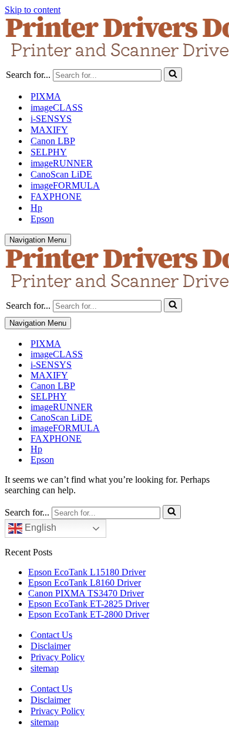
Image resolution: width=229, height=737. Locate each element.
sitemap (45, 668)
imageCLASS (57, 107)
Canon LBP (53, 141)
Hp (36, 208)
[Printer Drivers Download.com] (114, 39)
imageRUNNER (62, 163)
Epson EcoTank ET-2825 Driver (88, 604)
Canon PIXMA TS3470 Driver (86, 593)
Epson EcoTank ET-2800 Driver (88, 614)
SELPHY (49, 152)
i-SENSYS (51, 119)
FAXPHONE (56, 197)
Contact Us (51, 635)
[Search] (173, 74)
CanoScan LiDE (61, 174)
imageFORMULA (65, 185)
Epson (42, 219)
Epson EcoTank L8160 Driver (84, 583)
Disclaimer (50, 646)
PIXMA (46, 96)
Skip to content (32, 10)
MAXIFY (49, 130)
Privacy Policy (58, 657)
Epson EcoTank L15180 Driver (87, 572)
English (39, 528)
